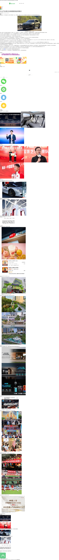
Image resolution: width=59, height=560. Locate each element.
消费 (13, 0)
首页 (0, 0)
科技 (16, 0)
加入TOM (6, 558)
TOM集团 (1, 558)
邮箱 (17, 0)
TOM (2, 409)
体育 (4, 0)
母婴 (8, 0)
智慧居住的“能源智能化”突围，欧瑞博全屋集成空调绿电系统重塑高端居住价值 (10, 346)
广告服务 (4, 558)
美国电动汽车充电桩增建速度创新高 (4, 198)
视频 (9, 0)
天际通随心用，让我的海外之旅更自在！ (7, 408)
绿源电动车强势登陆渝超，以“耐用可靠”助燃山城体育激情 (7, 453)
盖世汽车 (1, 181)
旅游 (5, 0)
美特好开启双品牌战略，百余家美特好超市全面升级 (8, 293)
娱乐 (3, 0)
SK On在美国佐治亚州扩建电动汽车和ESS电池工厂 (6, 180)
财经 (10, 0)
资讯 (1, 0)
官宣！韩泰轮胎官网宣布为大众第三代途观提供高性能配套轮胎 (11, 54)
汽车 (14, 0)
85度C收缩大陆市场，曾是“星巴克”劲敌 (5, 226)
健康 (12, 0)
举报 (0, 65)
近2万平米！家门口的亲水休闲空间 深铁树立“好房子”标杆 (7, 295)
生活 (7, 0)
